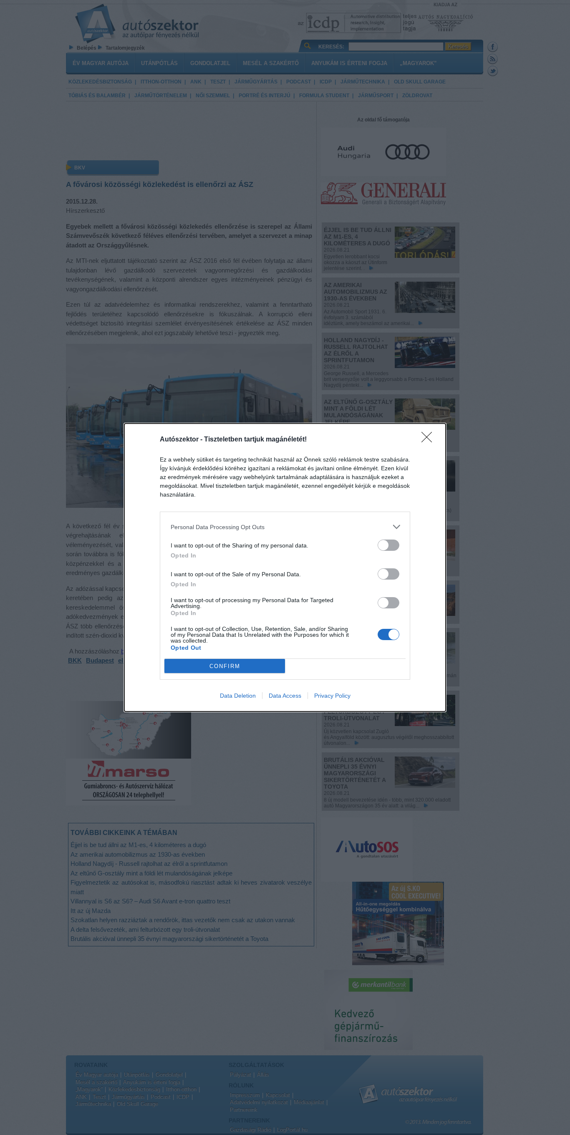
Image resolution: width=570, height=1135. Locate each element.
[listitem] (285, 526)
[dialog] (285, 567)
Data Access (285, 695)
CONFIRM (224, 666)
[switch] (388, 545)
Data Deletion (238, 695)
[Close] (429, 440)
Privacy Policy (332, 695)
